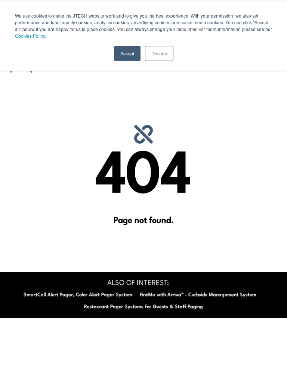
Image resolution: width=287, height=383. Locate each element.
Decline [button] (159, 53)
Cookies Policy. (30, 36)
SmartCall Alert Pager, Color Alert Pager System (78, 294)
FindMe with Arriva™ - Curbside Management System (198, 294)
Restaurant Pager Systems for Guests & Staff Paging (143, 306)
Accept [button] (127, 53)
